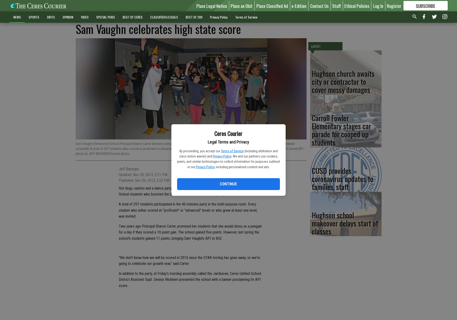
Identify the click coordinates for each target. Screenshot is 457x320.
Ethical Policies (356, 6)
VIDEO (85, 16)
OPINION (68, 16)
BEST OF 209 (194, 16)
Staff (336, 6)
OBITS (51, 16)
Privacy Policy (222, 156)
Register (394, 6)
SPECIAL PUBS (105, 16)
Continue (228, 184)
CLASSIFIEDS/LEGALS (164, 16)
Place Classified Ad (272, 6)
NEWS (17, 16)
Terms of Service (232, 151)
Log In (378, 6)
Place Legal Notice (211, 6)
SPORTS (34, 16)
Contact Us (319, 6)
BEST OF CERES (133, 16)
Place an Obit (242, 6)
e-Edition (299, 6)
